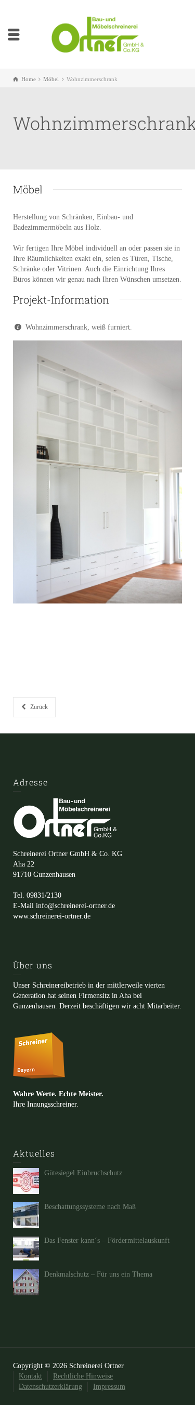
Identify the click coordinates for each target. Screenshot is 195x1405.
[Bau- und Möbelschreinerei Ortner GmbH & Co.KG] (98, 33)
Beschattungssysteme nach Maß (90, 1207)
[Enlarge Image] (97, 471)
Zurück (39, 707)
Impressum (109, 1386)
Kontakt (30, 1376)
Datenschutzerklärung (50, 1386)
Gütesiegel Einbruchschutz (83, 1173)
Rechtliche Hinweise (83, 1376)
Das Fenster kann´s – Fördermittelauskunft (107, 1240)
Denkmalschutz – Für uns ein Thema (98, 1274)
